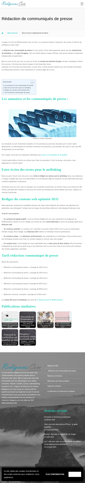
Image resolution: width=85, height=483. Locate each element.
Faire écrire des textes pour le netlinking (17, 88)
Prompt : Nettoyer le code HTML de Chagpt (60, 434)
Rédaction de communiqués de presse (62, 371)
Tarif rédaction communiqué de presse (17, 92)
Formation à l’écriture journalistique (57, 417)
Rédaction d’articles (54, 376)
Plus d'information (55, 474)
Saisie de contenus (54, 386)
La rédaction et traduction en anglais (61, 391)
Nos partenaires (14, 482)
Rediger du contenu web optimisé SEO (17, 90)
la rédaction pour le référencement (50, 300)
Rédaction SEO (12, 33)
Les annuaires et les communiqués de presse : (19, 85)
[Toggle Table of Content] (31, 82)
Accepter (75, 474)
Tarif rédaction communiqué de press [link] (29, 255)
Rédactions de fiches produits (58, 381)
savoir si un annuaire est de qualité (54, 155)
